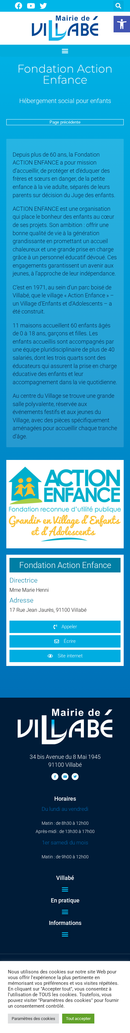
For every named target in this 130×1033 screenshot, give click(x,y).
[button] (122, 24)
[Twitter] (44, 6)
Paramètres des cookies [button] (33, 1018)
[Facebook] (18, 6)
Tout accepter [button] (78, 1018)
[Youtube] (31, 6)
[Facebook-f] (54, 776)
